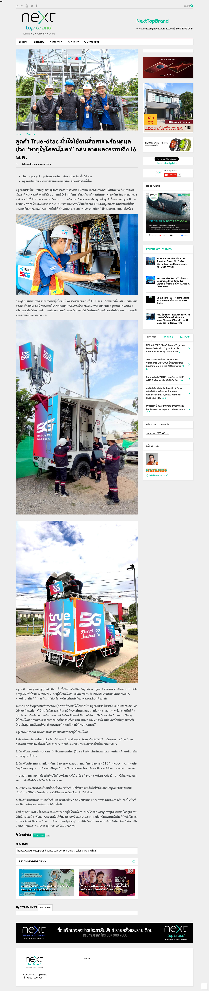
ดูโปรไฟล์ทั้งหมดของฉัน (157, 475)
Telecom (30, 134)
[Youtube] (27, 6)
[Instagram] (22, 6)
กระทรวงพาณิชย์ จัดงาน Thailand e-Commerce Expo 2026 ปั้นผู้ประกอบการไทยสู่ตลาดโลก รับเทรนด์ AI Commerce (173, 282)
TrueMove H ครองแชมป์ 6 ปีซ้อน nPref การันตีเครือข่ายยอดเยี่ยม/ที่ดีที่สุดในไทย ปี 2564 (105, 888)
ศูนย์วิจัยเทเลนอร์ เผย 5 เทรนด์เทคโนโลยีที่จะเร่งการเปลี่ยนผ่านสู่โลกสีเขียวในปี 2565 (45, 888)
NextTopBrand (152, 21)
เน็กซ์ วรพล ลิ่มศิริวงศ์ (156, 470)
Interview (56, 41)
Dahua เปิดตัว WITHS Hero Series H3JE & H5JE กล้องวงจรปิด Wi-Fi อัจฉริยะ (173, 300)
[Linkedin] (17, 6)
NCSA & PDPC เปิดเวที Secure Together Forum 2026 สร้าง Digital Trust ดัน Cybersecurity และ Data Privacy (172, 262)
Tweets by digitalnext (168, 163)
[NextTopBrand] (39, 34)
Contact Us (92, 41)
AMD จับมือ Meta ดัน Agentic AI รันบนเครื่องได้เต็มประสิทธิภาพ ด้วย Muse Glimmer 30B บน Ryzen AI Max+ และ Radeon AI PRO (173, 318)
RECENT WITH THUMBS (159, 249)
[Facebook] (36, 6)
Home (24, 41)
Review (40, 41)
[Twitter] (31, 6)
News (73, 41)
